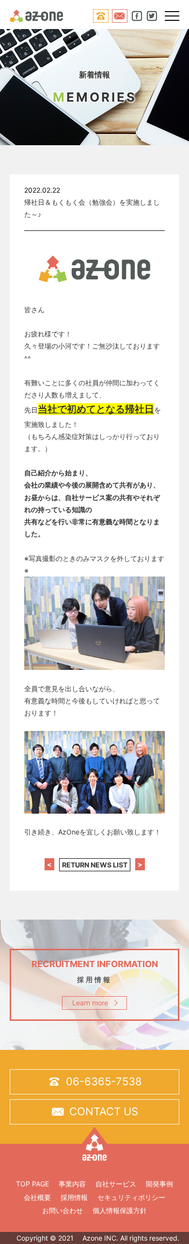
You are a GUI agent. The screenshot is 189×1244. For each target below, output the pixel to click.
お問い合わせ (62, 1210)
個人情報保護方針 (120, 1210)
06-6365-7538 (94, 1082)
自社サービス (115, 1184)
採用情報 (74, 1197)
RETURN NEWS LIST (94, 865)
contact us (94, 1112)
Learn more (90, 1003)
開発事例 (159, 1184)
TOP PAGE (32, 1184)
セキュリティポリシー (131, 1197)
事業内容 (72, 1184)
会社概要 (37, 1197)
